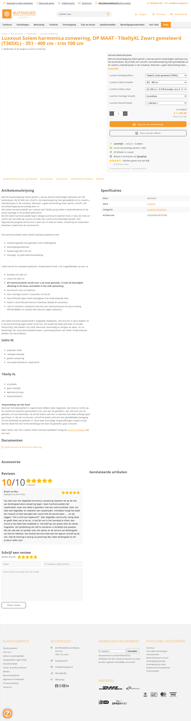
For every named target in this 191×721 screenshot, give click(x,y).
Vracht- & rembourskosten (15, 667)
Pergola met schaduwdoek (158, 667)
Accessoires (62, 178)
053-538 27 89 (156, 3)
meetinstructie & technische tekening (23, 447)
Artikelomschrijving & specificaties (20, 178)
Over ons (7, 652)
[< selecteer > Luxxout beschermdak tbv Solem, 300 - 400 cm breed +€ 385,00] (166, 102)
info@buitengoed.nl (178, 3)
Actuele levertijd (10, 663)
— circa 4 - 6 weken (128, 143)
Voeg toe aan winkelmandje (150, 124)
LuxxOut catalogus (76, 430)
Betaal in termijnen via (130, 156)
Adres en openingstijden (13, 656)
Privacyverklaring (10, 683)
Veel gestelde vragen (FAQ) (15, 659)
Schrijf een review (121, 164)
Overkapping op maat (156, 664)
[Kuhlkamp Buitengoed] (18, 18)
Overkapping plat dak (155, 661)
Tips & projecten (10, 648)
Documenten (46, 178)
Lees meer (113, 68)
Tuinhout (150, 647)
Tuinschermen (152, 654)
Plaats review (13, 605)
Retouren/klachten (11, 675)
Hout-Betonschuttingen (156, 651)
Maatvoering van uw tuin (157, 657)
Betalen (6, 671)
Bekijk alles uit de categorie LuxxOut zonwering (24, 49)
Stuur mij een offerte (150, 133)
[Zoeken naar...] (108, 14)
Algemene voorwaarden (13, 679)
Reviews (100, 178)
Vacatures (7, 687)
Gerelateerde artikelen (82, 178)
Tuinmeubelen (152, 671)
